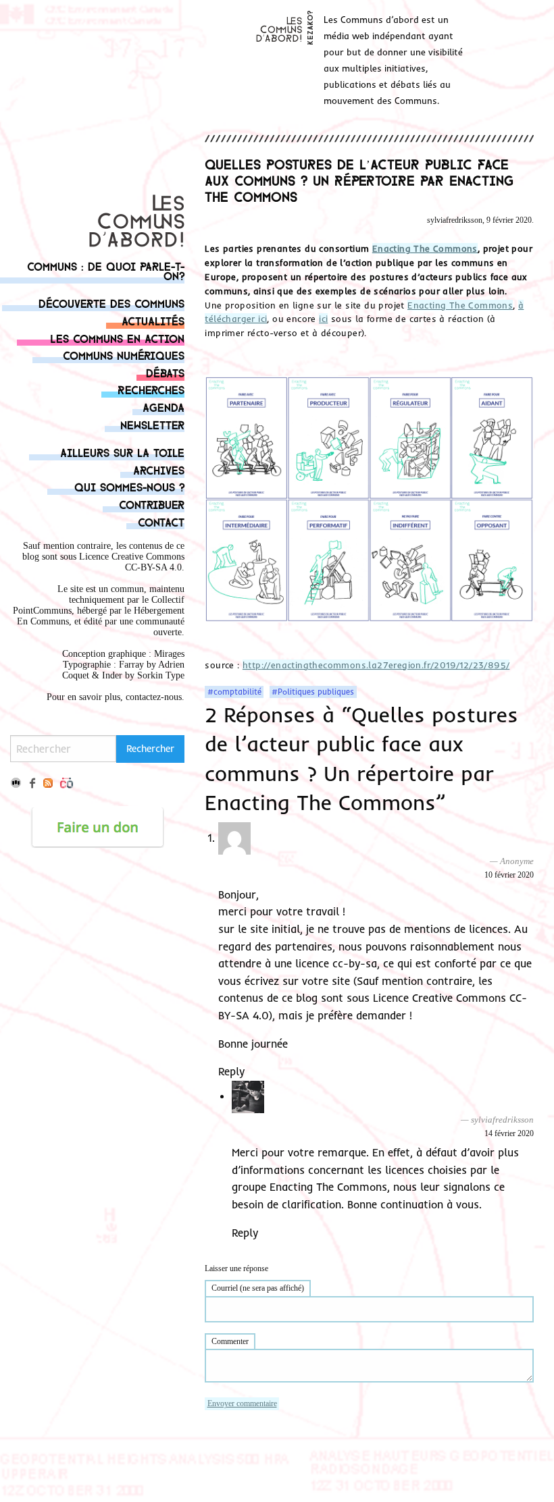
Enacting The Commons (425, 248)
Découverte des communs (111, 303)
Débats (165, 372)
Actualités (153, 320)
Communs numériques (123, 354)
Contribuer (151, 504)
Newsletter (152, 424)
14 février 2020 (509, 1133)
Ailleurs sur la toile (122, 452)
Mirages (169, 654)
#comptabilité (234, 692)
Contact (161, 521)
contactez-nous (154, 697)
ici (323, 318)
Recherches (151, 389)
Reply (231, 1071)
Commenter (230, 1341)
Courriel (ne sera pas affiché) (257, 1288)
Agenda (163, 406)
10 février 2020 (509, 875)
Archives (158, 469)
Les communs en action (117, 338)
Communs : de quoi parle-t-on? (105, 270)
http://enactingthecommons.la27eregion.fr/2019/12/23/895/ (376, 665)
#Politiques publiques (313, 692)
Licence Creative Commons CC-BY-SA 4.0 (131, 562)
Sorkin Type (160, 675)
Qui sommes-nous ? (129, 486)
